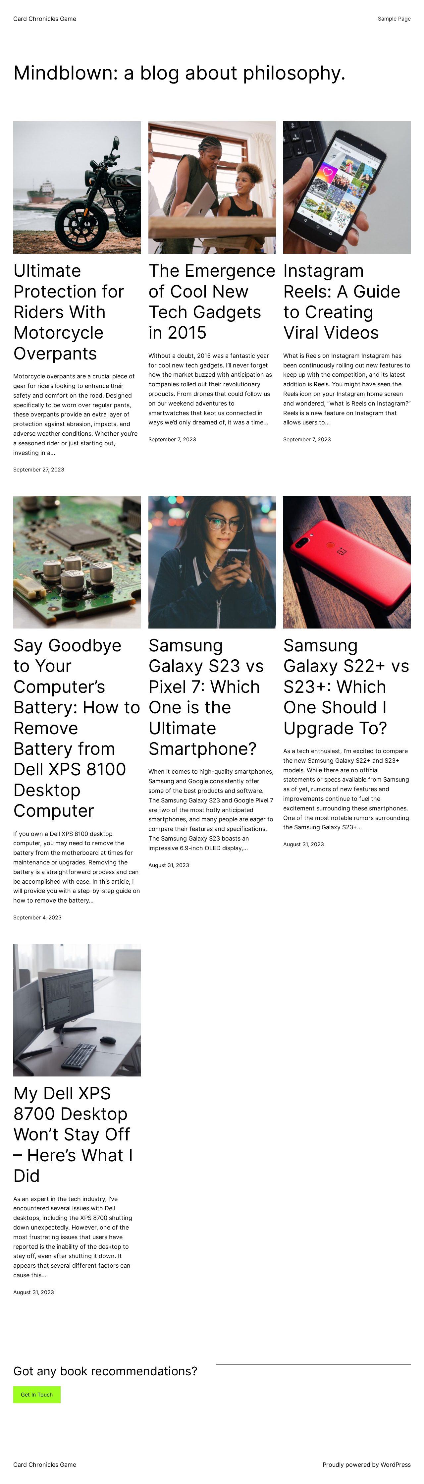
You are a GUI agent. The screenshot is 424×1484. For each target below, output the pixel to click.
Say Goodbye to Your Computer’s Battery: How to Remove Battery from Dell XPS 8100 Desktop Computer (76, 728)
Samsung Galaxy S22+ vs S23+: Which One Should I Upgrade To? (346, 687)
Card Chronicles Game (44, 18)
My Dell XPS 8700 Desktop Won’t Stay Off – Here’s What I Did (73, 1134)
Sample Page (394, 18)
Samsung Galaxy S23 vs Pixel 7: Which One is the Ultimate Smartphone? (206, 697)
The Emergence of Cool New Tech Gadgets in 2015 (212, 301)
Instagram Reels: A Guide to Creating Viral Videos (341, 301)
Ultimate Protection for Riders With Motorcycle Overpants (68, 312)
